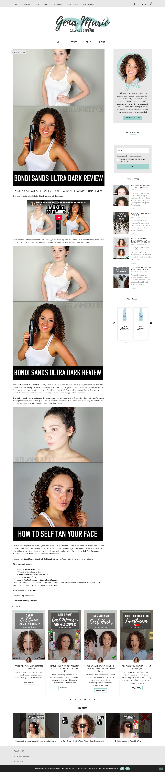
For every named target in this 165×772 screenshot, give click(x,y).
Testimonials (58, 4)
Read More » (134, 209)
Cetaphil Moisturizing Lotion (29, 572)
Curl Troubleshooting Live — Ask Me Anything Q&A (136, 667)
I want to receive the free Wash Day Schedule (132, 160)
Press (37, 4)
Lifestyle (101, 42)
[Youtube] (70, 699)
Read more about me (132, 118)
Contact (27, 4)
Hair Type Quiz (73, 4)
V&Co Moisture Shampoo (140, 328)
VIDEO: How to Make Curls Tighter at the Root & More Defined (141, 187)
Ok (122, 768)
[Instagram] (75, 699)
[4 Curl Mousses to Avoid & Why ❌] (129, 725)
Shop (45, 4)
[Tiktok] (80, 699)
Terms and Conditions (22, 756)
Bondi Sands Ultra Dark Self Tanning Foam (33, 385)
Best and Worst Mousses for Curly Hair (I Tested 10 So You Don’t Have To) (64, 668)
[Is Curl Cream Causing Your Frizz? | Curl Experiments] (82, 725)
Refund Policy (19, 761)
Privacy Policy (19, 751)
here (55, 585)
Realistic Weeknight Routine (25, 601)
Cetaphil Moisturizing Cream (29, 569)
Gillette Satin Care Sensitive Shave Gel (32, 575)
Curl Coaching (88, 4)
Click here (43, 196)
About (17, 4)
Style (88, 42)
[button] (133, 159)
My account (143, 4)
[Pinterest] (85, 699)
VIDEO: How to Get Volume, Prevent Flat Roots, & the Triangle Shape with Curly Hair (141, 240)
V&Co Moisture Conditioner (124, 328)
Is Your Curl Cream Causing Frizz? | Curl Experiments (29, 667)
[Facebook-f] (89, 699)
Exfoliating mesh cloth (26, 577)
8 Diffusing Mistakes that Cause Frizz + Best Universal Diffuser (141, 268)
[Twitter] (94, 699)
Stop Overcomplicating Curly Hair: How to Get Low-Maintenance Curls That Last (100, 668)
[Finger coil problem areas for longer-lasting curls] (36, 725)
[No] (161, 769)
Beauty (74, 42)
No (127, 768)
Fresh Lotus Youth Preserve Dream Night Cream (36, 580)
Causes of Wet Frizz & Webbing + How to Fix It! (141, 214)
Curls (59, 42)
